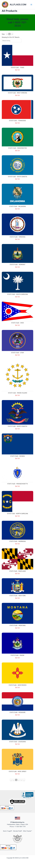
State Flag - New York (18, 596)
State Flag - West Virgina (17, 93)
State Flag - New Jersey (17, 771)
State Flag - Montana (17, 625)
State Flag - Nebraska (17, 541)
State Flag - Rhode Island (17, 393)
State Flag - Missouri (17, 712)
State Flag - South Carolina (17, 294)
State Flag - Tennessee (17, 121)
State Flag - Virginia (17, 237)
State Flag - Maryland (17, 571)
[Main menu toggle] (31, 4)
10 (7, 34)
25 (9, 34)
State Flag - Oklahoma (17, 206)
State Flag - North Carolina (17, 514)
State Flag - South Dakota (17, 177)
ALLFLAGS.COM (18, 4)
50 (12, 34)
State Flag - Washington (17, 148)
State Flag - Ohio (17, 323)
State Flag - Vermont (17, 264)
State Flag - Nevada (17, 456)
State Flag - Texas (17, 67)
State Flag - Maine (17, 655)
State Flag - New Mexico (17, 685)
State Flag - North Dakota (17, 426)
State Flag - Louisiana (17, 742)
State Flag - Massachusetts (17, 484)
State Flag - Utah (17, 353)
